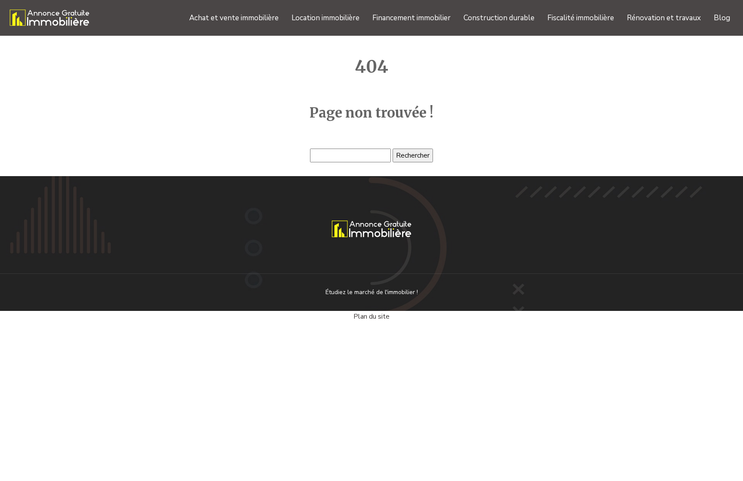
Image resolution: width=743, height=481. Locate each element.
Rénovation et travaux (664, 18)
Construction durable (499, 18)
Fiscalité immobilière (580, 18)
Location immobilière (325, 18)
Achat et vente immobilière (234, 18)
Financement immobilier (411, 18)
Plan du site (371, 316)
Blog (722, 18)
